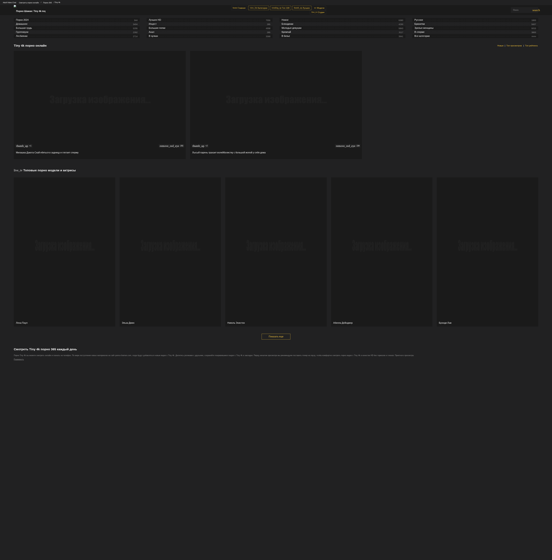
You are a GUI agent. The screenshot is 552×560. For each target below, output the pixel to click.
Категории (258, 8)
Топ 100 (281, 8)
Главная (239, 8)
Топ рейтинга (531, 45)
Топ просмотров (514, 45)
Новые (500, 45)
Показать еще (276, 336)
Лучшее (302, 8)
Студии (318, 12)
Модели (319, 8)
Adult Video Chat (9, 3)
